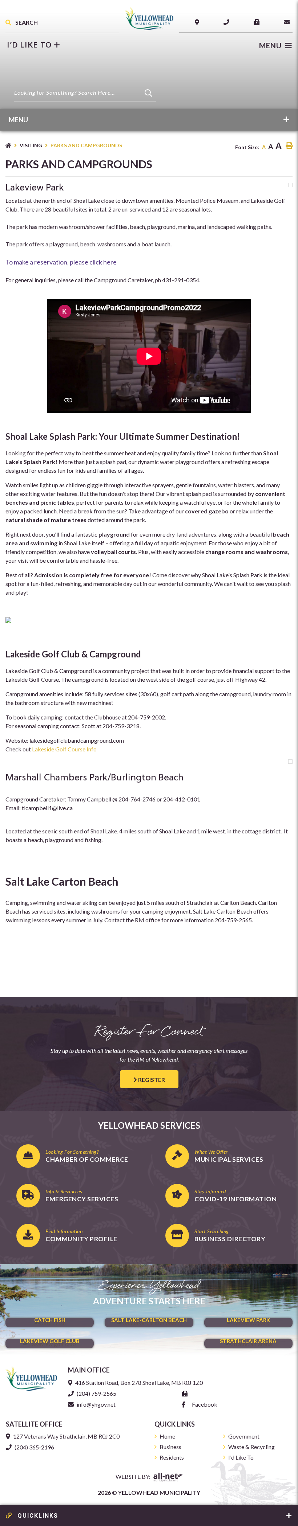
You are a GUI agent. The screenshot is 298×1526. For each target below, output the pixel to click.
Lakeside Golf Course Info (65, 749)
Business (170, 1446)
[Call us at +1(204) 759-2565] (228, 22)
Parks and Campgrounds (86, 145)
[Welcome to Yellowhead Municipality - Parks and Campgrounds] (149, 18)
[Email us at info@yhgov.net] (288, 22)
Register (151, 1079)
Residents (172, 1457)
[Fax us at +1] (258, 22)
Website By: (134, 1476)
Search (26, 22)
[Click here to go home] (12, 145)
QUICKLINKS (36, 1515)
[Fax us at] (186, 1393)
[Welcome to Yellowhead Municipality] (31, 1377)
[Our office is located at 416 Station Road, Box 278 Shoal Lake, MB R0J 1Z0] (198, 22)
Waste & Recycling (251, 1446)
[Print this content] (289, 145)
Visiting (31, 145)
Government (243, 1436)
